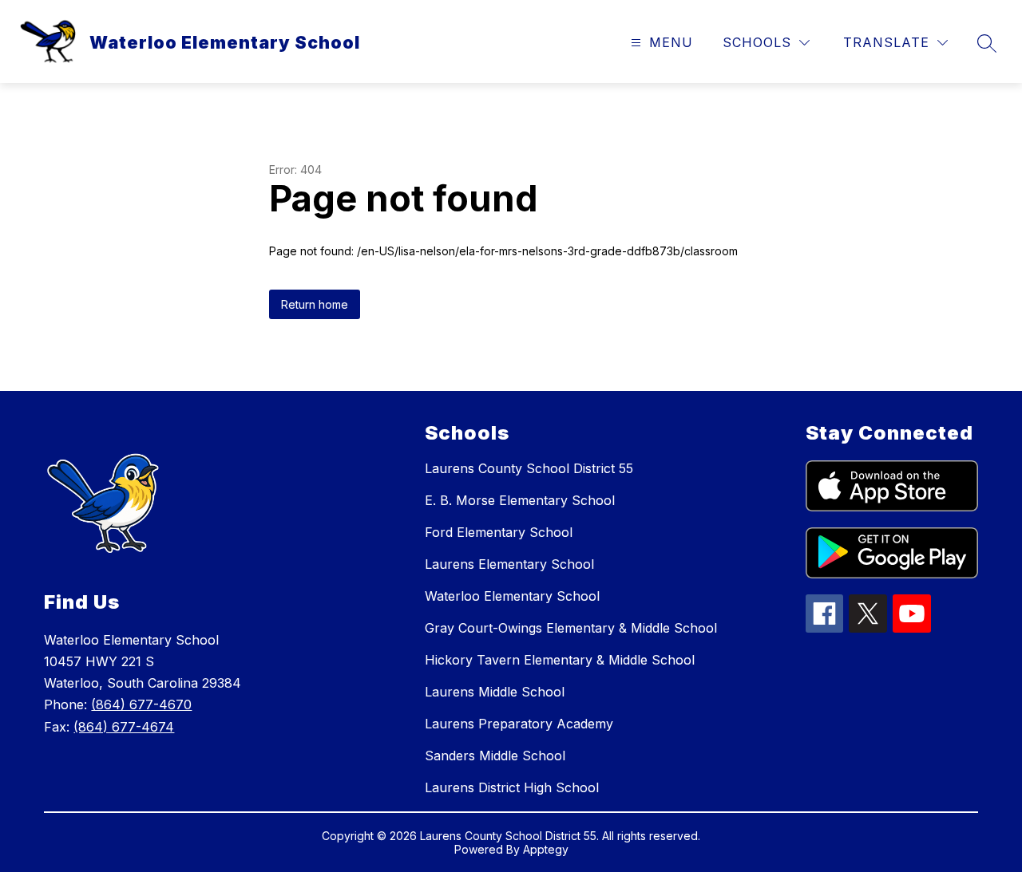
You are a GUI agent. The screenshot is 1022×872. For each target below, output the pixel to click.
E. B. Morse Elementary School (520, 500)
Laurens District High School (512, 787)
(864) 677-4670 (141, 704)
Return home (314, 304)
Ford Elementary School (498, 532)
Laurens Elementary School (509, 564)
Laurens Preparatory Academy (519, 724)
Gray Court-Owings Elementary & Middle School (571, 628)
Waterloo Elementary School (512, 596)
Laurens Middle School (494, 692)
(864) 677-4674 (123, 727)
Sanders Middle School (495, 755)
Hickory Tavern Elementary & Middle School (560, 660)
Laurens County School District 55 (529, 468)
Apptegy (545, 849)
